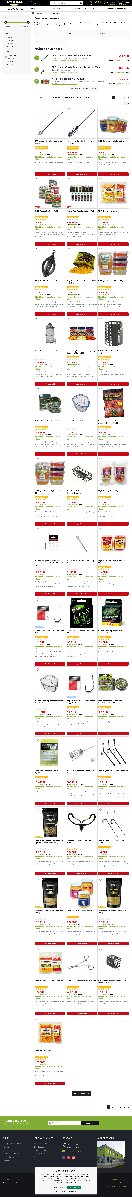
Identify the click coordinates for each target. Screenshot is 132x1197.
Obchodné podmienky (42, 1144)
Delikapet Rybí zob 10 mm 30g (110, 281)
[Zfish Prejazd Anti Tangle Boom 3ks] (113, 753)
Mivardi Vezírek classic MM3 (46, 351)
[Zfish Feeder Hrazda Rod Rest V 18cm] (82, 822)
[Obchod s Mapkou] (111, 1154)
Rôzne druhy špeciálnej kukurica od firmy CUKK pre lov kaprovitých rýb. (113, 163)
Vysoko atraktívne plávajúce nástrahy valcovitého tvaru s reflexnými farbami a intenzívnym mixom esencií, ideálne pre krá (80, 374)
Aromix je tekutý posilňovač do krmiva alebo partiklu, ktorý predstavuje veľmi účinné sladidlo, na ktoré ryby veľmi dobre (82, 234)
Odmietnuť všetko (58, 1187)
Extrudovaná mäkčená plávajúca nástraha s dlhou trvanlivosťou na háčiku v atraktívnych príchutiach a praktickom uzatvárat (48, 514)
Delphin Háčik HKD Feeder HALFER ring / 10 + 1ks (81, 702)
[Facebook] (63, 1157)
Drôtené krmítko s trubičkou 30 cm (78, 162)
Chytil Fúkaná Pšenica (44, 1050)
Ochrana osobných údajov (43, 1157)
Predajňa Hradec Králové (12, 1144)
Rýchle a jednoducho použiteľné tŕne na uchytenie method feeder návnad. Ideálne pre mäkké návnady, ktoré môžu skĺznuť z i (81, 584)
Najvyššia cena (83, 97)
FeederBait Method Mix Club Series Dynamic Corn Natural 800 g (50, 842)
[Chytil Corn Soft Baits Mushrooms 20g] (113, 543)
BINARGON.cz (121, 1183)
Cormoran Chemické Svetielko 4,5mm (47, 772)
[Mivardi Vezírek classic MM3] (50, 333)
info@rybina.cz (74, 1151)
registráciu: (120, 60)
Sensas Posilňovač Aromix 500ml (80, 211)
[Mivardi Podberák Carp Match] (82, 403)
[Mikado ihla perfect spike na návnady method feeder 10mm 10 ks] (50, 543)
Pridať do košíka (50, 384)
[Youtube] (69, 1157)
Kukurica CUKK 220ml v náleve (79, 911)
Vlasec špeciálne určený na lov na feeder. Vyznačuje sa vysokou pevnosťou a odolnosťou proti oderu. (81, 654)
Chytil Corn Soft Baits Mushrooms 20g (112, 562)
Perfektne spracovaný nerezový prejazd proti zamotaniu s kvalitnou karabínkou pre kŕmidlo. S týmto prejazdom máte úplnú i (113, 864)
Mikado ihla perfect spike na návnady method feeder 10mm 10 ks (49, 563)
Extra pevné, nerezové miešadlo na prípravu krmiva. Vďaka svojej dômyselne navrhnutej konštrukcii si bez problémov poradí (80, 794)
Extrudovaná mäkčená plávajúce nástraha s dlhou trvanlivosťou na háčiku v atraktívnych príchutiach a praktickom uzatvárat (111, 304)
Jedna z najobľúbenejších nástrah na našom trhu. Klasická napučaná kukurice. (113, 233)
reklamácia (37, 1160)
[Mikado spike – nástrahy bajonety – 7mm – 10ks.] (82, 543)
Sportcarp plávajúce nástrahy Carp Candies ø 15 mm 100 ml (81, 352)
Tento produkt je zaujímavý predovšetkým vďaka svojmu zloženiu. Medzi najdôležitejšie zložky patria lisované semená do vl (112, 444)
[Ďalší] (128, 97)
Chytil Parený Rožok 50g (108, 491)
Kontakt (6, 1147)
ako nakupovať (39, 1147)
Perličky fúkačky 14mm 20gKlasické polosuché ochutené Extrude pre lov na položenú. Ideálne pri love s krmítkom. (50, 1004)
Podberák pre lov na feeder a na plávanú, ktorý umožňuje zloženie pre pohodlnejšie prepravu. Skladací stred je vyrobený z (49, 724)
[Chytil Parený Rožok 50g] (113, 473)
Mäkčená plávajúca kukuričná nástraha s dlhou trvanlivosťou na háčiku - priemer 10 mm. (112, 583)
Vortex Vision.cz (121, 1186)
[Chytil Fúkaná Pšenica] (50, 1032)
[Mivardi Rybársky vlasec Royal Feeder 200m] (113, 613)
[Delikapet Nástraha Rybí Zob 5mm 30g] (50, 473)
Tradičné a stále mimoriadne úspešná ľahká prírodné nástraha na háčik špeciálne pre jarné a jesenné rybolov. (50, 234)
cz (91, 2)
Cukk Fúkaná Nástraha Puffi (46, 211)
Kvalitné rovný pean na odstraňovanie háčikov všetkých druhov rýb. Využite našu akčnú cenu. (81, 1003)
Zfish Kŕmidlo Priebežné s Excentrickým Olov (77, 492)
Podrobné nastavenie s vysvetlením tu (66, 1191)
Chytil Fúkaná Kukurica (107, 211)
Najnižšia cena (68, 97)
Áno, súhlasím (74, 1187)
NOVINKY (56, 9)
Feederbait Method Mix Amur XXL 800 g (49, 912)
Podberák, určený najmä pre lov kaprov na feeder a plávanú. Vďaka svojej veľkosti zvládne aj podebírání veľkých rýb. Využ (81, 444)
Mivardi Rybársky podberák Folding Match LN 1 (50, 702)
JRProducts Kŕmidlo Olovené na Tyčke (72, 55)
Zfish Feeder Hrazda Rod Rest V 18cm (80, 842)
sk (91, 4)
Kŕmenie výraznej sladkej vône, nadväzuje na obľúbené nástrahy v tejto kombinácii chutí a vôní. (49, 864)
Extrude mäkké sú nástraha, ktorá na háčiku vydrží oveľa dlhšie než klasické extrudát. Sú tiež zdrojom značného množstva (82, 304)
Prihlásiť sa (111, 2)
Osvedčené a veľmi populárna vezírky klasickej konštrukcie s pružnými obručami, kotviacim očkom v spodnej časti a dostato (49, 374)
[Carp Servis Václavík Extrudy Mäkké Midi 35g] (82, 263)
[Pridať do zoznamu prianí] (37, 109)
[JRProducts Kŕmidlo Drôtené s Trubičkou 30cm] (45, 70)
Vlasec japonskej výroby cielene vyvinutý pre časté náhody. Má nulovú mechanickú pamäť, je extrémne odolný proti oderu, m (50, 444)
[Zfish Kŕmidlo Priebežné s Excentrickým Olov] (82, 473)
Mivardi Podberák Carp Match (79, 421)
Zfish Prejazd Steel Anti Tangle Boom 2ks (111, 842)
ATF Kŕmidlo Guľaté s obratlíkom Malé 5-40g (111, 352)
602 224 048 (38, 3)
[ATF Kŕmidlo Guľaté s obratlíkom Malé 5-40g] (113, 333)
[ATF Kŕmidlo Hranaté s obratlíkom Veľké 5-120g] (113, 962)
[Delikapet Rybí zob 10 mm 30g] (113, 263)
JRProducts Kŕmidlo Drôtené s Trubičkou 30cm (76, 67)
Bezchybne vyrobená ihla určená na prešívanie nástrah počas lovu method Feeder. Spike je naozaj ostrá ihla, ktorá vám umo (49, 584)
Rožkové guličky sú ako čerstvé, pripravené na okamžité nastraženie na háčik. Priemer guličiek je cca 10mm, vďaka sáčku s (113, 514)
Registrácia (111, 4)
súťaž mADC (7, 1150)
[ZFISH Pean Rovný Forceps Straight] (82, 962)
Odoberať (90, 1123)
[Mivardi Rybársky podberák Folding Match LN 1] (50, 683)
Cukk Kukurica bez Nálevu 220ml (69, 79)
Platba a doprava (40, 1150)
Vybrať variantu (50, 174)
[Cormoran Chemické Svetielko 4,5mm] (50, 753)
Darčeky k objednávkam (118, 9)
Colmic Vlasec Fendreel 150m (47, 421)
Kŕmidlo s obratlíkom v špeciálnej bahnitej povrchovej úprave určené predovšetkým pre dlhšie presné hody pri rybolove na (49, 304)
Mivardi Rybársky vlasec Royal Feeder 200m (110, 632)
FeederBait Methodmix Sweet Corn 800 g (113, 912)
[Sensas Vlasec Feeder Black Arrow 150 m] (82, 613)
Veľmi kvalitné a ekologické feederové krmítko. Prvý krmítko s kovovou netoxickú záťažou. (113, 373)
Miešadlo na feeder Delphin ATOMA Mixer (81, 772)
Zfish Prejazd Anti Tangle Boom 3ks (113, 771)
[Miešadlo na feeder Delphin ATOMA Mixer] (82, 753)
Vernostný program (9, 1157)
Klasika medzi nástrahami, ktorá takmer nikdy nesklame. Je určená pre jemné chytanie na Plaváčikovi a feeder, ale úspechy (49, 1074)
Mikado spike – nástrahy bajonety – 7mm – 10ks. (81, 562)
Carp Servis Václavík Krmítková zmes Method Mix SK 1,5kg (111, 422)
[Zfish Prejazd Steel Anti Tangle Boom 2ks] (113, 822)
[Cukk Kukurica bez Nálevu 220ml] (45, 81)
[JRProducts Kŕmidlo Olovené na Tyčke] (45, 58)
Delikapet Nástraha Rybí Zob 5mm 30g (49, 492)
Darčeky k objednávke (11, 1153)
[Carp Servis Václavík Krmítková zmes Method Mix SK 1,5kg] (113, 403)
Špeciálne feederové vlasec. (107, 652)
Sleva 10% (6, 1160)
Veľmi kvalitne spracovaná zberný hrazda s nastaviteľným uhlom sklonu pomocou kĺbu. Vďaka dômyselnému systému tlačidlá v (80, 864)
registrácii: (42, 155)
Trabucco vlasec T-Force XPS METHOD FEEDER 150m (110, 702)
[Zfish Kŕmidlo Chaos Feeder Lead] (50, 263)
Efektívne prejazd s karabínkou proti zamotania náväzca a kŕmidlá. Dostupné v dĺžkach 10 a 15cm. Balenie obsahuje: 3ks (113, 794)
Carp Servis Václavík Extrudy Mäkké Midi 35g (81, 282)
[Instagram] (73, 1157)
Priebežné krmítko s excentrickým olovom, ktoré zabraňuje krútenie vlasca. (80, 513)
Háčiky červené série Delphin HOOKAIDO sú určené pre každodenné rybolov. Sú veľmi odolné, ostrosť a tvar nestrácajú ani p (49, 654)
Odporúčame (54, 97)
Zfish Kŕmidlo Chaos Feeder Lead (49, 281)
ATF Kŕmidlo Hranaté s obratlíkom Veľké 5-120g (112, 982)
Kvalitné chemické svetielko (44, 791)
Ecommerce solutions (118, 1179)
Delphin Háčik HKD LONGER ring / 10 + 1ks (50, 632)
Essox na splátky (39, 1153)
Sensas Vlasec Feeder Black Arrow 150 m (81, 632)
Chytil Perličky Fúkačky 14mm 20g (49, 981)
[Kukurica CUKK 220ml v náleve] (82, 892)
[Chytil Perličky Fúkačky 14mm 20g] (50, 962)
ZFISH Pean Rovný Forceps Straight (81, 981)
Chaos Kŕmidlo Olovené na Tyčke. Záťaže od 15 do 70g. (49, 163)
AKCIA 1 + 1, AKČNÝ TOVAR (84, 9)
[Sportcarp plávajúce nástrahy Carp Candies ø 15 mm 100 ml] (82, 333)
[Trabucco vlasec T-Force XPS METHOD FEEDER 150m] (113, 683)
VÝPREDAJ (35, 9)
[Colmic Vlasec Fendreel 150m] (50, 403)
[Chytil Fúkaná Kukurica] (113, 193)
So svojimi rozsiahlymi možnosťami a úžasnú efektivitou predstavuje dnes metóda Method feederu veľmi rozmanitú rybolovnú (112, 724)
